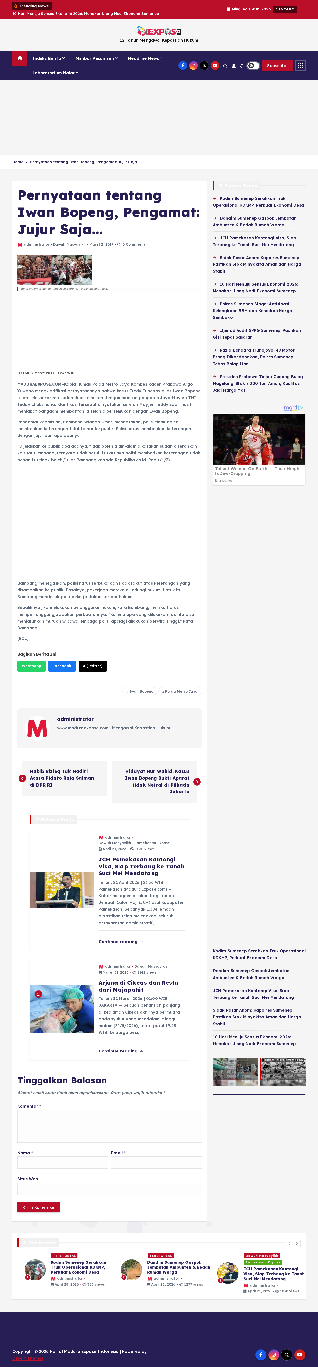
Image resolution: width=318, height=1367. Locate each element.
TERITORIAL (57, 1249)
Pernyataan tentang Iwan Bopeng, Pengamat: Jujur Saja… (84, 155)
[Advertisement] (159, 111)
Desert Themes (27, 1351)
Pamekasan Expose (152, 837)
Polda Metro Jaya (181, 685)
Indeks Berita (47, 52)
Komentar (29, 1100)
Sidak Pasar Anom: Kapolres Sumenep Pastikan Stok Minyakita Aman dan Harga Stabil (257, 258)
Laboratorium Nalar (54, 66)
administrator (36, 238)
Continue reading (119, 935)
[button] (289, 1237)
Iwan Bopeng (141, 685)
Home (18, 155)
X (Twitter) (93, 659)
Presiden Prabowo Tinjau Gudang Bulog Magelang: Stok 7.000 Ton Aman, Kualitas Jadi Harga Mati (258, 377)
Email (118, 1146)
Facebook (62, 659)
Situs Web (27, 1172)
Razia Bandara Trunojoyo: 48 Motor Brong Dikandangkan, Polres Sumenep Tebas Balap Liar (254, 350)
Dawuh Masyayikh (69, 238)
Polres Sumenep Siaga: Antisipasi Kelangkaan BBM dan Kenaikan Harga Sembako (252, 304)
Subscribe (277, 59)
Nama (25, 1146)
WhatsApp (31, 659)
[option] (62, 1263)
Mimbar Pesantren (95, 52)
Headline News (143, 52)
